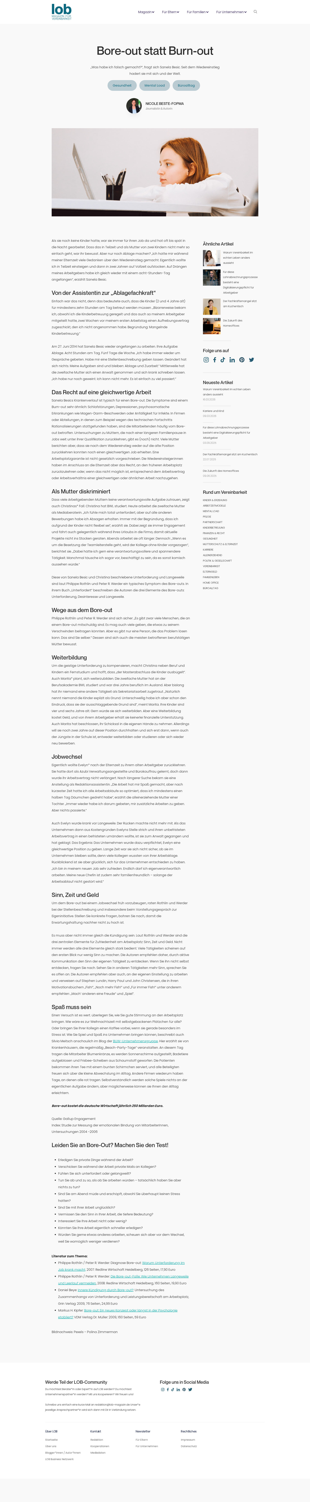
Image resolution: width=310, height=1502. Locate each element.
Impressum (188, 1440)
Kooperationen (99, 1446)
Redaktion (96, 1440)
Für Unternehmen (147, 1446)
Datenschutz (189, 1446)
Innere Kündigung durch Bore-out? (105, 1290)
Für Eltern (142, 1440)
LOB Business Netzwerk (59, 1459)
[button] (145, 12)
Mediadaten (97, 1453)
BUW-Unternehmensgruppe (135, 1041)
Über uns (50, 1446)
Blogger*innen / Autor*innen (63, 1453)
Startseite (51, 1440)
